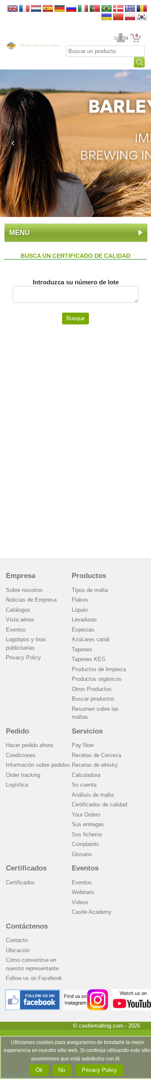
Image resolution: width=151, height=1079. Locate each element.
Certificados (26, 868)
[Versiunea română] (142, 9)
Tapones (82, 649)
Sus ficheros (87, 834)
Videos (80, 902)
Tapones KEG (89, 659)
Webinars (83, 892)
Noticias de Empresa (31, 600)
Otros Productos (92, 689)
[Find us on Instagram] (86, 992)
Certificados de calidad (99, 804)
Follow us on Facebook (34, 978)
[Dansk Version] (118, 9)
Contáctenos (27, 926)
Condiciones (21, 755)
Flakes (80, 600)
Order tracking (23, 775)
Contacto (17, 940)
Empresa (20, 576)
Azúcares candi (90, 639)
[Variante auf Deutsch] (60, 9)
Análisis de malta (93, 795)
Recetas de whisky (95, 765)
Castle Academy (92, 912)
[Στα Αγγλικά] (130, 9)
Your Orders (86, 814)
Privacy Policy (23, 657)
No (62, 1070)
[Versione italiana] (83, 9)
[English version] (13, 9)
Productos (89, 576)
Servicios (87, 731)
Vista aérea (20, 619)
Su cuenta (121, 38)
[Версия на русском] (71, 9)
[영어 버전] (142, 17)
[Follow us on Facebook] (32, 992)
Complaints (85, 844)
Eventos (16, 630)
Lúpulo (80, 610)
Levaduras (84, 619)
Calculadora (86, 775)
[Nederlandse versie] (36, 9)
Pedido (17, 731)
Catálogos (18, 610)
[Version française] (24, 9)
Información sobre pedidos (38, 765)
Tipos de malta (90, 590)
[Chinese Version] (118, 17)
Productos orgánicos (97, 679)
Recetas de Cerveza (96, 755)
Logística (17, 785)
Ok (39, 1070)
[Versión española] (48, 9)
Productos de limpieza (99, 669)
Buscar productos (93, 699)
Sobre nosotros (24, 590)
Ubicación (18, 950)
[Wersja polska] (130, 17)
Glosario (82, 854)
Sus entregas (88, 824)
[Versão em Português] (95, 9)
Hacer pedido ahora (29, 745)
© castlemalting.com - (106, 1026)
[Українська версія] (107, 17)
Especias (83, 630)
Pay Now (83, 745)
